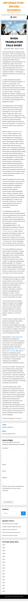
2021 (3, 559)
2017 (3, 571)
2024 (3, 550)
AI (7, 418)
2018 (3, 568)
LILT (11, 337)
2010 (3, 591)
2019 (3, 565)
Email (4, 471)
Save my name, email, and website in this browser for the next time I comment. (13, 488)
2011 (3, 588)
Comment (5, 448)
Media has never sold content (9, 529)
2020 (3, 562)
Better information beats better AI (11, 532)
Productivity (18, 418)
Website (4, 477)
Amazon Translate (10, 351)
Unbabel (17, 337)
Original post (12, 418)
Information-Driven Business (14, 6)
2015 (3, 577)
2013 (3, 582)
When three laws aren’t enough (10, 523)
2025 (3, 547)
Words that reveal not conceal (10, 535)
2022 (3, 556)
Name (4, 464)
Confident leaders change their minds (11, 526)
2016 (3, 574)
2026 (3, 545)
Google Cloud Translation (18, 349)
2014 (3, 579)
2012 (3, 585)
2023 (3, 553)
